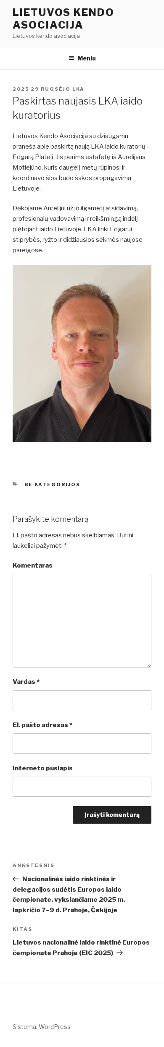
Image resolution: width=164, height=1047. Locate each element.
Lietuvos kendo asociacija (63, 18)
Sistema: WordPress (42, 1026)
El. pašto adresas (42, 725)
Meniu (86, 58)
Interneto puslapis (43, 768)
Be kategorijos (52, 484)
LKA (78, 89)
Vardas (26, 682)
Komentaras (33, 565)
